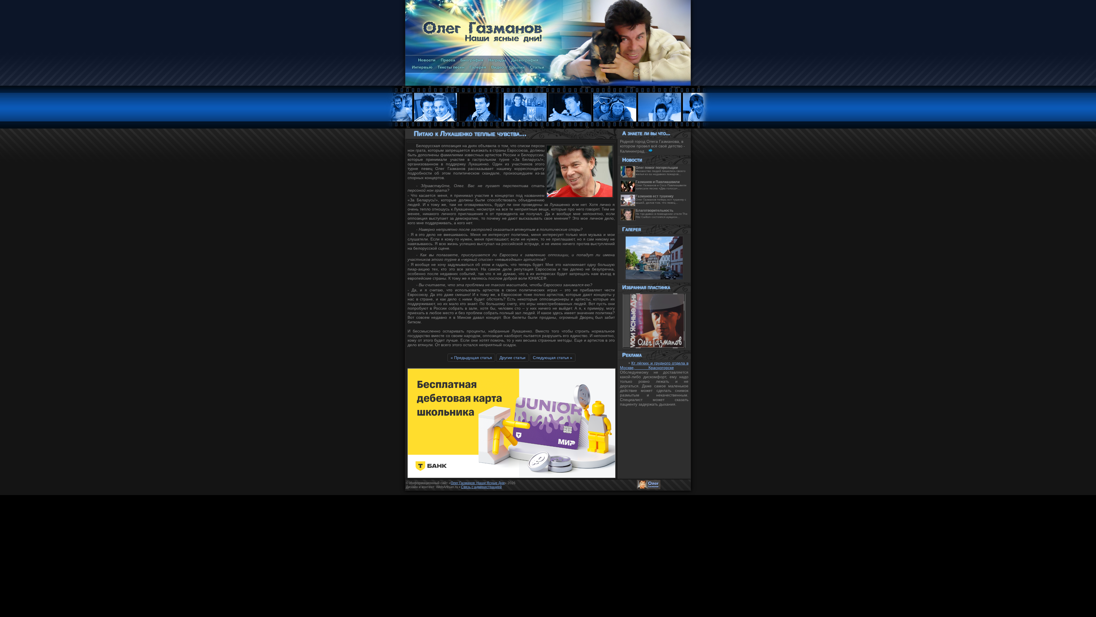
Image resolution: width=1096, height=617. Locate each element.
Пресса (448, 60)
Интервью (422, 67)
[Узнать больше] (650, 151)
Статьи (537, 67)
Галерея (478, 67)
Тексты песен (451, 67)
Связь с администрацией (481, 487)
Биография (471, 60)
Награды (497, 60)
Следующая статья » (552, 357)
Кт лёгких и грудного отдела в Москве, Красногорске (654, 365)
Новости (427, 60)
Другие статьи (512, 357)
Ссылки (517, 67)
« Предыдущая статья (471, 357)
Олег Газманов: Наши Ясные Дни (478, 483)
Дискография (524, 60)
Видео (497, 67)
